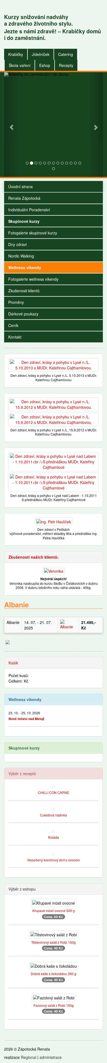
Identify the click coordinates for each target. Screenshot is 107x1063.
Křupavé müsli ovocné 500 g (53, 910)
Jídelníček (40, 54)
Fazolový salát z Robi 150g (53, 1005)
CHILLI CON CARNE (53, 792)
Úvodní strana (20, 186)
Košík (13, 663)
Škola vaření (19, 65)
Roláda (53, 837)
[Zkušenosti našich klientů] (54, 570)
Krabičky (15, 54)
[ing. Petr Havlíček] (53, 521)
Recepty (66, 65)
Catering (65, 54)
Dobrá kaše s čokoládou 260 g (53, 973)
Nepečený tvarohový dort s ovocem (53, 860)
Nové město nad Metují (26, 718)
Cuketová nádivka (53, 815)
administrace (51, 1057)
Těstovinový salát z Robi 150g (53, 942)
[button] (11, 124)
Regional (28, 1057)
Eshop (44, 65)
